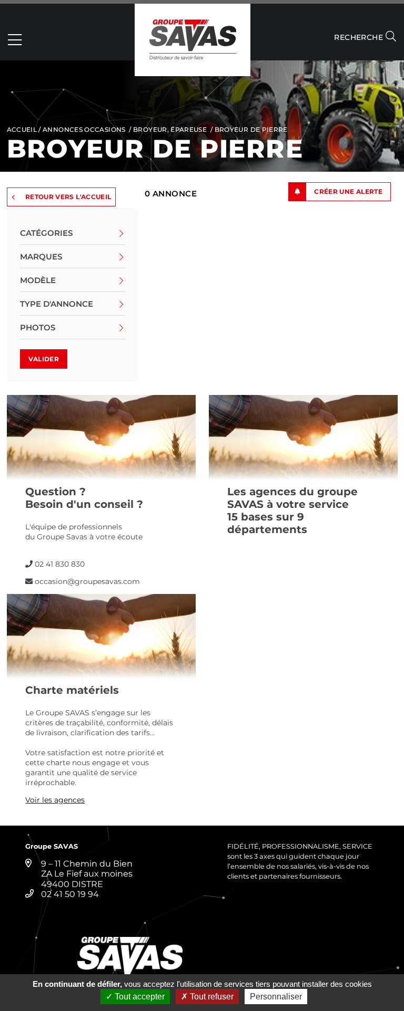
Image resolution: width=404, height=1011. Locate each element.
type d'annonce (56, 304)
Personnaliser (276, 996)
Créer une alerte (348, 191)
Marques (41, 257)
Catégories (46, 233)
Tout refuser (211, 996)
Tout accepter (139, 996)
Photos (37, 327)
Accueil (22, 129)
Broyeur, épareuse (170, 129)
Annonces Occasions (84, 129)
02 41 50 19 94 (70, 894)
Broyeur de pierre (251, 129)
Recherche (359, 37)
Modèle (38, 280)
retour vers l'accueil (68, 197)
